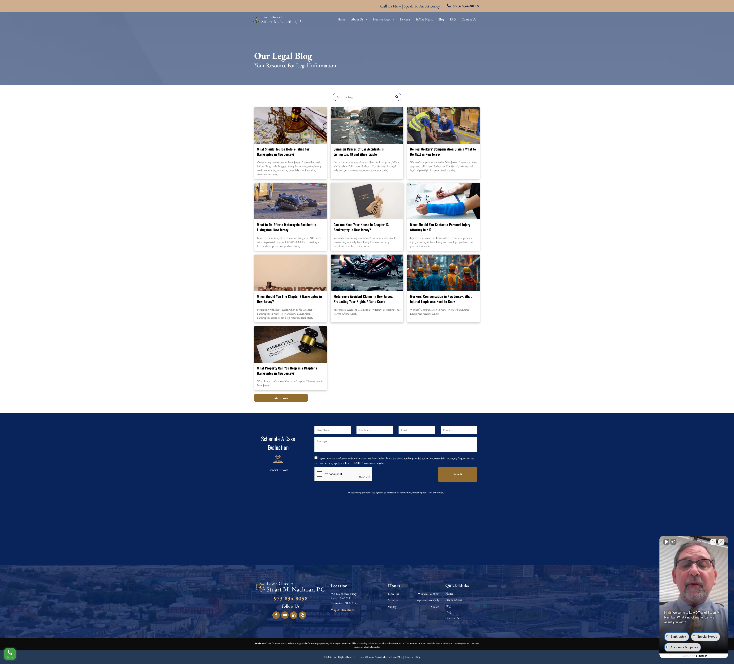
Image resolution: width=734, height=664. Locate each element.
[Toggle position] (713, 542)
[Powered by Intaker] (701, 656)
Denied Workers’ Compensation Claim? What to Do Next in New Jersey (443, 151)
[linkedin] (293, 615)
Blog (448, 606)
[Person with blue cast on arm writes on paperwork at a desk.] (443, 201)
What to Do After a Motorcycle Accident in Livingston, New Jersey (286, 227)
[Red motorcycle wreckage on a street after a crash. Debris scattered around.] (367, 273)
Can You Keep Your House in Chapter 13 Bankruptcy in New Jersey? (361, 227)
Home (449, 594)
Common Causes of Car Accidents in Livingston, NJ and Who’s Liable (359, 151)
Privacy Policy (412, 657)
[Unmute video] (666, 542)
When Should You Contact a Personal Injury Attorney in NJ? (440, 227)
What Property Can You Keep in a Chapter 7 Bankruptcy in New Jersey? (287, 370)
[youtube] (285, 615)
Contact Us (452, 618)
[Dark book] (367, 201)
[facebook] (276, 615)
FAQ (448, 612)
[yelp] (302, 615)
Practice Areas (453, 600)
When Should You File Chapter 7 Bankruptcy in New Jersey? (289, 299)
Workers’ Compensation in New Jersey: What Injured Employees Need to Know (441, 299)
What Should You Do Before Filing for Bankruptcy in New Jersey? (283, 151)
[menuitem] (341, 19)
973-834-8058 (291, 598)
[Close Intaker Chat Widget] (721, 542)
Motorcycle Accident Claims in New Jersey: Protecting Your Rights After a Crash (363, 299)
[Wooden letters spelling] (290, 273)
